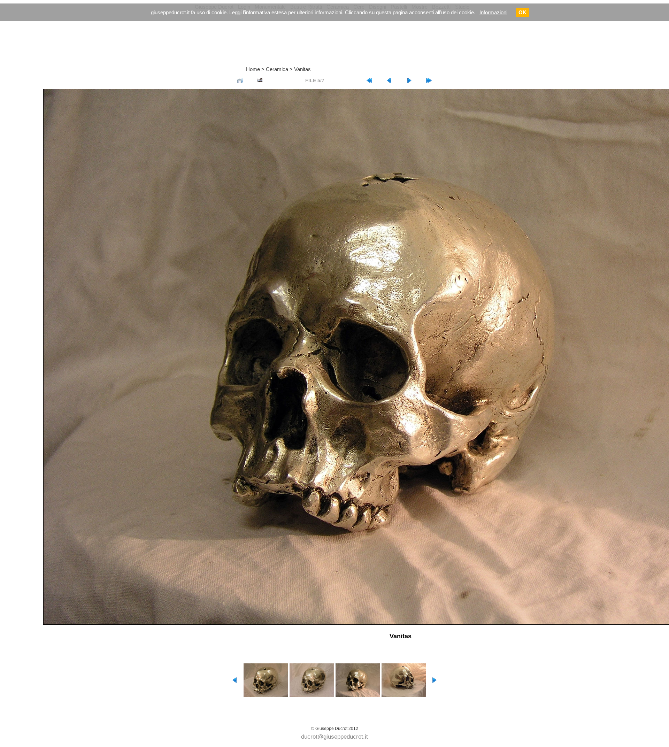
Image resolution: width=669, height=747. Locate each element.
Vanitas (302, 69)
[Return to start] (369, 80)
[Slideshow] (260, 80)
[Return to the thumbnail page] (240, 80)
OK (522, 12)
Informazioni (493, 12)
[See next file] (409, 80)
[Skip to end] (429, 80)
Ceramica (277, 69)
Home (253, 69)
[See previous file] (389, 80)
